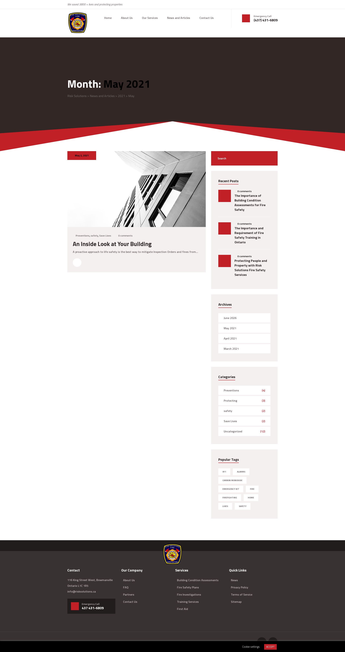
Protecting (230, 400)
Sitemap (236, 602)
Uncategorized (233, 431)
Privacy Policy (239, 587)
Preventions (82, 235)
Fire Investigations (189, 594)
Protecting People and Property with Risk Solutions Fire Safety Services (250, 267)
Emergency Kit (230, 489)
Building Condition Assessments (197, 580)
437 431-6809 (93, 608)
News (234, 580)
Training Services (188, 602)
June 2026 (230, 318)
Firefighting (229, 497)
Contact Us (206, 18)
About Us (127, 18)
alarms (241, 471)
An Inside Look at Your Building (112, 244)
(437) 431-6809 (266, 20)
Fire (252, 489)
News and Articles (178, 18)
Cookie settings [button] (251, 647)
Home (108, 18)
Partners (128, 594)
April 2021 (230, 338)
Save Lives (105, 235)
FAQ (125, 587)
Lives (225, 506)
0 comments (125, 235)
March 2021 (231, 348)
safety (94, 235)
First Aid (182, 609)
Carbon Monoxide (232, 480)
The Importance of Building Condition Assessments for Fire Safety (250, 202)
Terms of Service (241, 594)
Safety (242, 506)
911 (224, 471)
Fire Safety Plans (188, 587)
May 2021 (230, 328)
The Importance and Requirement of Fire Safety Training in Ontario (249, 235)
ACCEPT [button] (270, 647)
